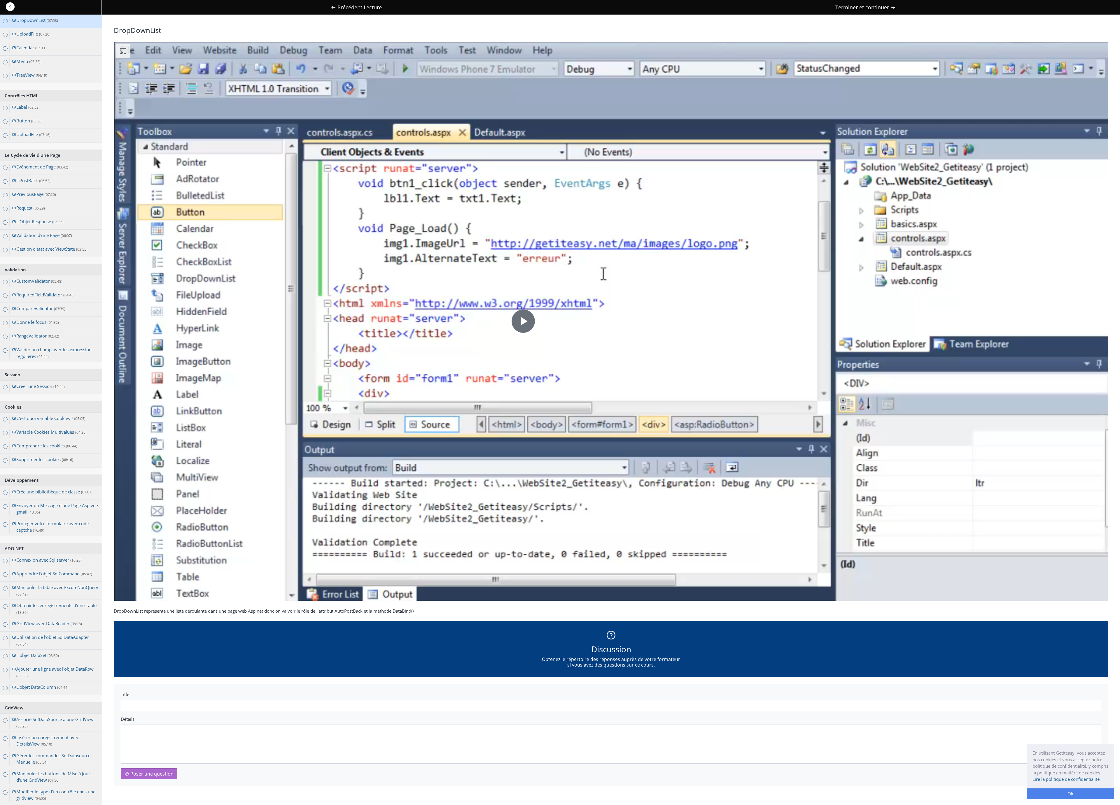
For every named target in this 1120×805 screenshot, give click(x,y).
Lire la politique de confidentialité (1066, 779)
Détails (127, 719)
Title (125, 694)
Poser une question (151, 774)
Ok (1070, 794)
